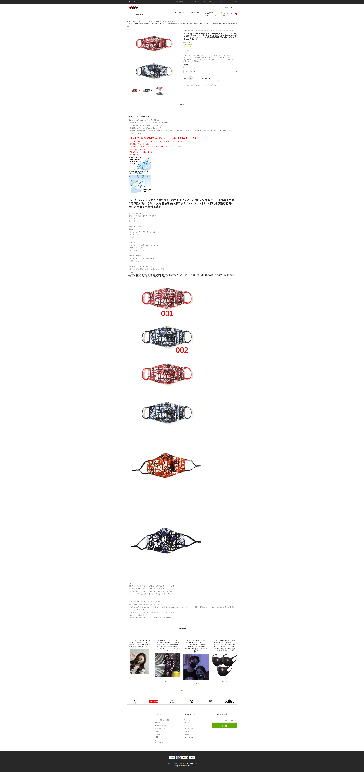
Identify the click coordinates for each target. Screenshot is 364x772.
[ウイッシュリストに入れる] (139, 662)
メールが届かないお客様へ (163, 720)
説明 (182, 104)
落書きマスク (193, 30)
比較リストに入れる (210, 85)
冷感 (198, 30)
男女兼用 (226, 30)
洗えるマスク (219, 30)
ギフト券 (186, 723)
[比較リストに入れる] (146, 662)
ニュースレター (159, 743)
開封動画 (157, 723)
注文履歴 (186, 734)
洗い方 (231, 30)
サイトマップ (159, 740)
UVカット (212, 30)
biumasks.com (181, 763)
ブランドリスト (188, 720)
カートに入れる (207, 78)
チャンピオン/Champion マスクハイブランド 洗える (160, 21)
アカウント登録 (211, 15)
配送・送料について (161, 728)
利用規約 (157, 734)
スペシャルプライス (189, 728)
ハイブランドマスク (138, 21)
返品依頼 (186, 731)
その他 (157, 731)
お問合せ (157, 737)
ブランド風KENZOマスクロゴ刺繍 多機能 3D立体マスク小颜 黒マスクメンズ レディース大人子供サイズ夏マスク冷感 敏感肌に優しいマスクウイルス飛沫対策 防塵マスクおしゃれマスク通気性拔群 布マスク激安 (224, 645)
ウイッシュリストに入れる (192, 85)
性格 (187, 30)
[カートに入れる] (132, 662)
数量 (184, 78)
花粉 (208, 30)
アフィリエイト (188, 726)
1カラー (187, 68)
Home (128, 21)
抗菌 (205, 30)
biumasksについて (160, 726)
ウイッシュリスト (188, 737)
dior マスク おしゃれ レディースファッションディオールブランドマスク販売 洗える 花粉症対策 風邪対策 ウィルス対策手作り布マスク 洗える (139, 643)
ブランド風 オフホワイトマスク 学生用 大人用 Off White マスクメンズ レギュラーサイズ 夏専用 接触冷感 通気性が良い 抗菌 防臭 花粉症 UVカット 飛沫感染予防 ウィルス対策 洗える (168, 645)
